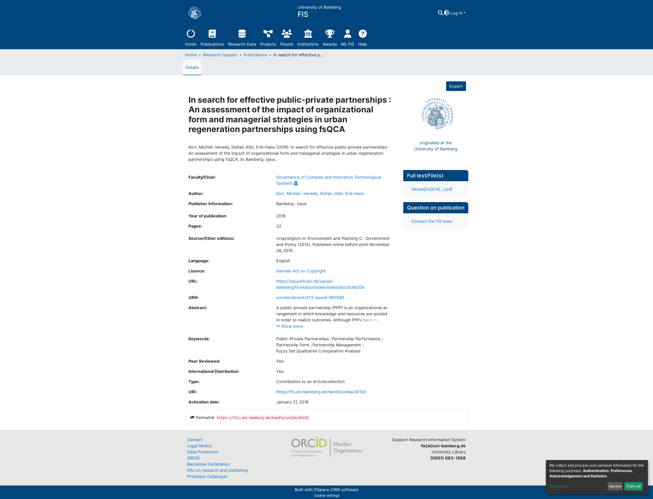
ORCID (193, 458)
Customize (558, 486)
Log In (456, 13)
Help (362, 44)
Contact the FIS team (432, 221)
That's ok (633, 486)
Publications (212, 44)
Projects (268, 44)
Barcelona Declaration (208, 464)
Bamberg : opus (291, 203)
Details (192, 67)
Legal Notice (199, 445)
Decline (615, 486)
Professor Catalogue (207, 476)
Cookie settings (327, 495)
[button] (447, 13)
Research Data (242, 44)
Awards (330, 44)
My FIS (347, 44)
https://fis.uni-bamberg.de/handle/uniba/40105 (321, 391)
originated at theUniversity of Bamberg (435, 145)
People (286, 44)
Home (190, 44)
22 (278, 226)
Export (456, 86)
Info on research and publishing (217, 470)
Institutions (308, 44)
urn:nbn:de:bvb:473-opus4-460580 (310, 297)
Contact (195, 439)
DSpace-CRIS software (336, 489)
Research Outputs (220, 54)
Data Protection (202, 451)
